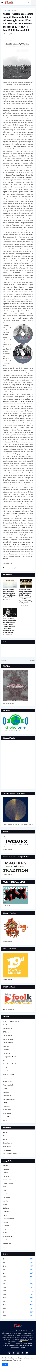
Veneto (5, 1247)
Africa (5, 1132)
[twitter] (22, 1353)
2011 (18, 1262)
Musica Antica (7, 1078)
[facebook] (9, 1353)
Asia (4, 1136)
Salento (5, 1222)
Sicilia (4, 1229)
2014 (18, 1273)
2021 (18, 1298)
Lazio (4, 1190)
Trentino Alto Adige (9, 1236)
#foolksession (7, 1028)
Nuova (4, 661)
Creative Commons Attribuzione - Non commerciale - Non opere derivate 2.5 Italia (18, 1345)
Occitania (6, 1208)
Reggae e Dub (7, 1095)
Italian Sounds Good (9, 1064)
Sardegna (6, 1226)
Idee (4, 1060)
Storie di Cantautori (9, 1099)
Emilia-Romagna (8, 1183)
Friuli (4, 1187)
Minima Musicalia (8, 1074)
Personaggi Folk (8, 1085)
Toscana (5, 1233)
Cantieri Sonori (7, 1035)
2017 (18, 1283)
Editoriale (6, 1049)
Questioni (6, 1092)
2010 (18, 1259)
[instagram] (18, 1353)
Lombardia (6, 1197)
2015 (18, 1276)
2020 (18, 1294)
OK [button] (5, 1364)
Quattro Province (8, 1218)
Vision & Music (7, 1117)
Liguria (5, 1194)
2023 (18, 1305)
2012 (18, 1266)
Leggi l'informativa (15, 1360)
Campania (6, 1176)
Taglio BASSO (7, 1110)
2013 (18, 1269)
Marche (5, 1201)
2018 (18, 1287)
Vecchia (31, 661)
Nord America (7, 1146)
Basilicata (6, 1169)
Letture (14, 10)
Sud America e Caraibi (9, 1153)
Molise (5, 1204)
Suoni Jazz (6, 1106)
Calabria (5, 1172)
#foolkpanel (6, 1025)
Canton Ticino (7, 1180)
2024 (18, 1308)
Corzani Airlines (8, 1042)
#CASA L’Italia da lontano (11, 1021)
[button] (2, 2)
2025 (18, 1312)
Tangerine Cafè (7, 1113)
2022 (18, 1301)
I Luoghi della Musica (9, 1057)
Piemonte (6, 1211)
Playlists (5, 1088)
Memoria (5, 1071)
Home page (6, 10)
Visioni (5, 1120)
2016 (18, 1280)
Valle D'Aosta (7, 1243)
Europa (5, 1139)
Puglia (14, 568)
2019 (18, 1291)
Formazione (6, 1053)
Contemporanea (8, 1039)
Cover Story (6, 1046)
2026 (18, 1315)
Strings (5, 1102)
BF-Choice (6, 1032)
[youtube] (26, 1353)
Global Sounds (7, 1143)
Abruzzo (5, 1165)
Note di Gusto (7, 1081)
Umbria (5, 1240)
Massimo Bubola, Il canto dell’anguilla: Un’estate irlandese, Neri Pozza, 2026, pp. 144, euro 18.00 (9, 593)
